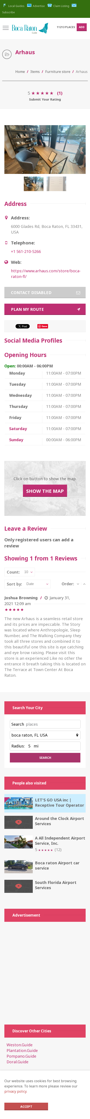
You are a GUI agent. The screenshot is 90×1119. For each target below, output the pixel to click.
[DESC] (78, 583)
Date (30, 584)
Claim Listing (61, 6)
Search (17, 724)
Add (82, 27)
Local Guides (16, 6)
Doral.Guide (17, 1061)
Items (35, 71)
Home (20, 71)
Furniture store (57, 71)
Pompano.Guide (21, 1056)
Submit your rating (45, 99)
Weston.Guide (20, 1044)
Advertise (39, 6)
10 (26, 572)
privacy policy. (15, 1091)
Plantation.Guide (22, 1050)
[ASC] (84, 583)
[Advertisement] (45, 971)
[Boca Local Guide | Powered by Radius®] (29, 30)
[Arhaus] (34, 186)
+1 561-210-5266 (26, 251)
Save (44, 326)
